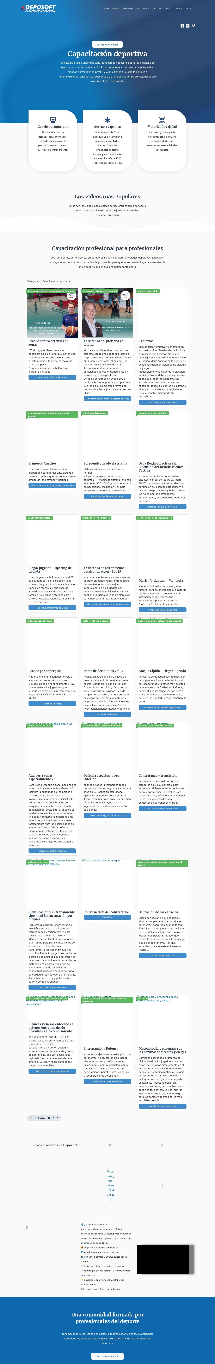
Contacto (178, 8)
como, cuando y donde (163, 955)
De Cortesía (157, 8)
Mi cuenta (190, 8)
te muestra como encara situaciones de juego (107, 398)
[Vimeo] (193, 26)
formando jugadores (52, 703)
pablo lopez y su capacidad (162, 1106)
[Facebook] (182, 26)
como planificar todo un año (52, 987)
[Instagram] (188, 26)
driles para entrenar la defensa (107, 1081)
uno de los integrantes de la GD (163, 808)
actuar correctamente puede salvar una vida (52, 485)
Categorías (33, 281)
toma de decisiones (107, 714)
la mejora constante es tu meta (162, 610)
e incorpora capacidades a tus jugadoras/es (107, 604)
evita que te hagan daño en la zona (107, 815)
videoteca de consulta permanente (52, 1071)
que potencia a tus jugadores (163, 402)
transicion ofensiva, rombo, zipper (107, 496)
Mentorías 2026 (143, 8)
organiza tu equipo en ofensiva (162, 506)
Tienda (169, 8)
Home (106, 8)
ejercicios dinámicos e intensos (52, 377)
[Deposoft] (38, 8)
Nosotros (115, 8)
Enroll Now (107, 917)
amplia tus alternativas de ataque (52, 607)
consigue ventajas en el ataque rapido (162, 707)
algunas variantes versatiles (52, 851)
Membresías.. (128, 8)
